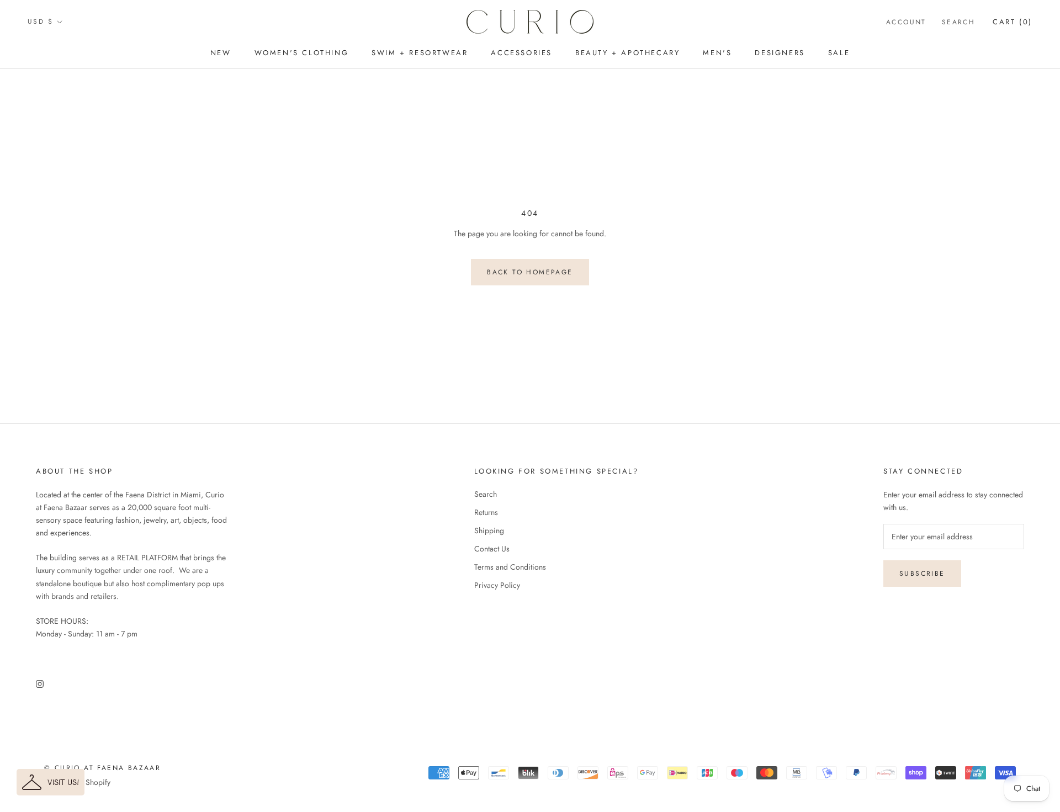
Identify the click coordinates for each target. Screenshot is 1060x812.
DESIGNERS (779, 52)
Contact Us (492, 548)
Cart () (1012, 22)
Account (906, 22)
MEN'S (717, 52)
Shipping (489, 530)
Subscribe (922, 574)
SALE (839, 52)
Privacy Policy (497, 585)
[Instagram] (40, 683)
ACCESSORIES (521, 52)
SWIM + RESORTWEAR (420, 52)
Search (958, 22)
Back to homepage (530, 272)
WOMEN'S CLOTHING (302, 52)
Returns (486, 512)
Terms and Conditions (510, 566)
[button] (50, 782)
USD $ (40, 21)
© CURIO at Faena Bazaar (102, 768)
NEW (220, 52)
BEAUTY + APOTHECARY (627, 52)
